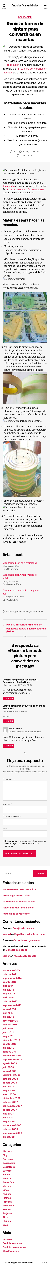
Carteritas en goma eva (26, 940)
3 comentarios (26, 155)
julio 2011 (8, 1028)
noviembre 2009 (12, 1055)
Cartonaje (8, 1159)
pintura (26, 611)
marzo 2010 (9, 1051)
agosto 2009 (10, 1063)
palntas (18, 611)
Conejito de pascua (23, 928)
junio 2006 (8, 1137)
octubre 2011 (10, 1024)
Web (5, 829)
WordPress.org (11, 1251)
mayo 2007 (9, 1121)
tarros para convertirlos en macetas (25, 189)
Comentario (9, 779)
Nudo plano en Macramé (16, 913)
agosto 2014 (9, 982)
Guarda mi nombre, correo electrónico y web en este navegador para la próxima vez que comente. (25, 843)
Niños (6, 1190)
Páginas (7, 1194)
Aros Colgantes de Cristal (17, 895)
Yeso (5, 1225)
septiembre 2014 (12, 978)
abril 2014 (8, 997)
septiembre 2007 (12, 1106)
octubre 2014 (10, 974)
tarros (40, 611)
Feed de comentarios (14, 1247)
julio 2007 (8, 1113)
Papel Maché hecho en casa (29, 934)
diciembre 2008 (12, 1075)
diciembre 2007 (11, 1098)
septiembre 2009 (12, 1059)
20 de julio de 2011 (31, 151)
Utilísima (7, 1221)
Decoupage (9, 1166)
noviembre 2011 (11, 1020)
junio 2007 (8, 1117)
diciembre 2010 (11, 1040)
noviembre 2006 (12, 1125)
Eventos (7, 1170)
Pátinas (7, 1197)
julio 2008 (8, 1086)
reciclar (33, 611)
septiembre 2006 (12, 1133)
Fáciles (6, 1174)
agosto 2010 (10, 1044)
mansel (7, 934)
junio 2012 (8, 1016)
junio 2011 (8, 1032)
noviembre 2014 (12, 970)
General (7, 1178)
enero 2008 (9, 1094)
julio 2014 (8, 986)
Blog (5, 1155)
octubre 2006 (10, 1129)
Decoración (25, 17)
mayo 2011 (9, 1036)
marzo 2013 (9, 1009)
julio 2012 (8, 1013)
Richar (6, 956)
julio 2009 (8, 1067)
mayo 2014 (9, 993)
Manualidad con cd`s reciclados (20, 563)
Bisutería (8, 1151)
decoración (13, 64)
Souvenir (8, 1209)
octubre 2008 (10, 1078)
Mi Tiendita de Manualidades (19, 901)
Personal (7, 1201)
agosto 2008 (10, 1082)
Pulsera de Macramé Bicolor (18, 907)
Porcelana (8, 1205)
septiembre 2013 (12, 1005)
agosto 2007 (10, 1109)
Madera (7, 1186)
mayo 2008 (9, 1090)
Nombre (7, 804)
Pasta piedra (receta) (25, 956)
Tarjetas (7, 1213)
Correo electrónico (12, 816)
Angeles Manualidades (25, 5)
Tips (5, 1217)
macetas (10, 611)
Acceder (7, 1239)
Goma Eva (8, 1182)
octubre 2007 (10, 1102)
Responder (8, 698)
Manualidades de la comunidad (20, 889)
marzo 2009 (9, 1071)
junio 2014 (8, 989)
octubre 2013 (10, 1001)
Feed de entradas (12, 1243)
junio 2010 (8, 1047)
